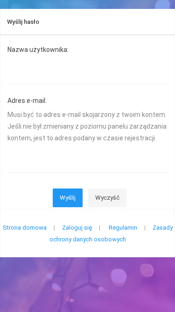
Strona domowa (25, 227)
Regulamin (123, 227)
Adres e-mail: (27, 100)
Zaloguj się (77, 227)
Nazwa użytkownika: (38, 49)
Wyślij (68, 197)
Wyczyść (107, 197)
